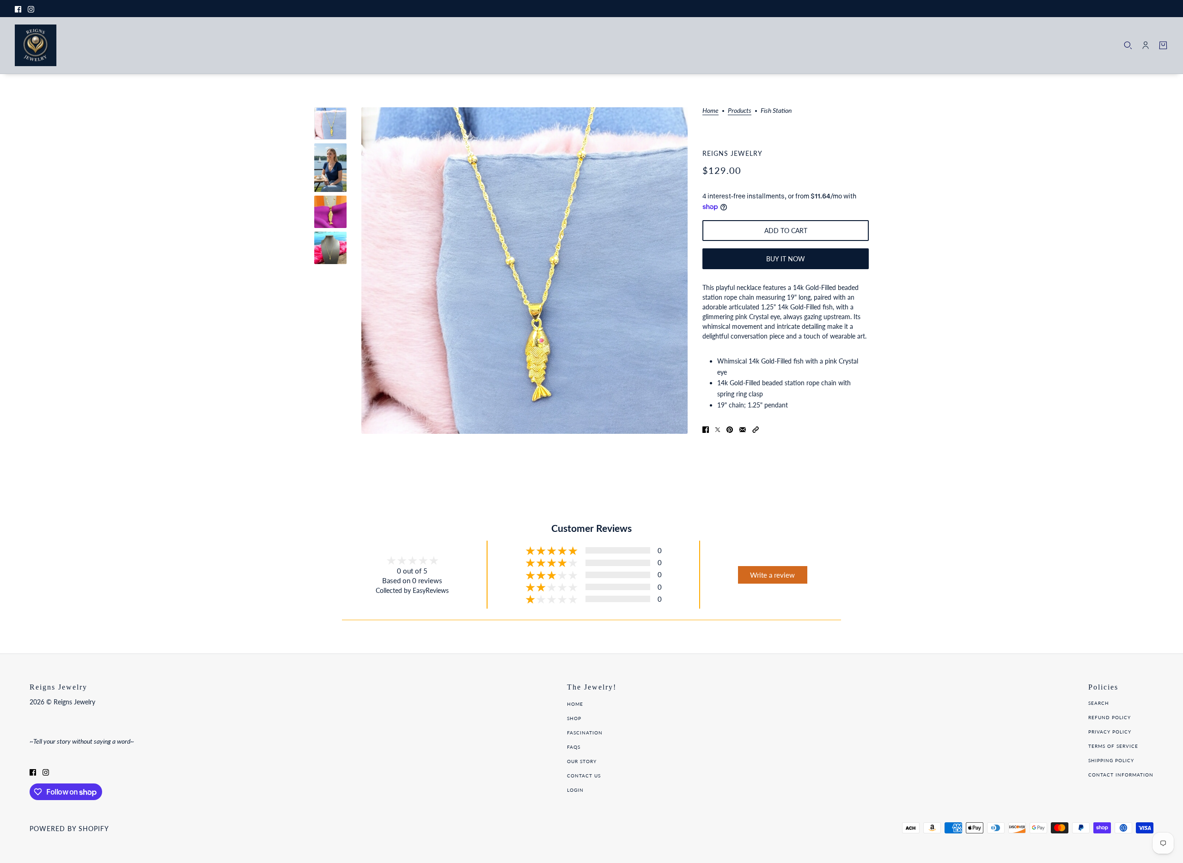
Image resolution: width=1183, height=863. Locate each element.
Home (710, 110)
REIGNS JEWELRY (732, 153)
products (739, 110)
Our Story (582, 761)
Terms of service (1113, 746)
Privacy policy (1109, 731)
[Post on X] (718, 428)
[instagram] (31, 8)
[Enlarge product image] (524, 270)
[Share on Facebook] (706, 428)
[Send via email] (743, 428)
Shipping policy (1111, 760)
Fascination (585, 732)
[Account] (1145, 45)
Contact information (1120, 774)
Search (1098, 703)
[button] (755, 428)
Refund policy (1109, 717)
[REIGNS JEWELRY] (35, 45)
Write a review (772, 575)
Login (575, 790)
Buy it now (785, 259)
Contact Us (584, 775)
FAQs (573, 747)
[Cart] (1163, 45)
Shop (574, 718)
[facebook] (18, 8)
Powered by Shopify (69, 828)
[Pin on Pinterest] (730, 428)
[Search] (1128, 45)
